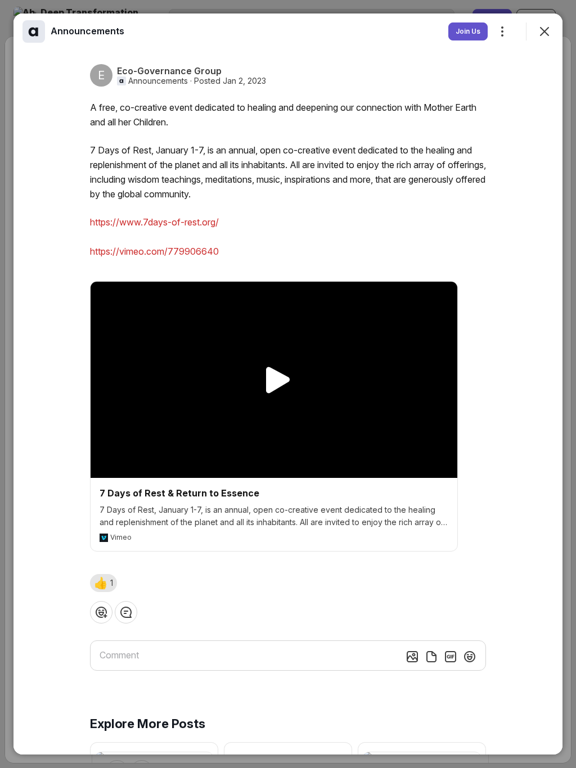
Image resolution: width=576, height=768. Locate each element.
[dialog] (288, 384)
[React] (101, 612)
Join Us (468, 31)
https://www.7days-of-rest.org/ (154, 222)
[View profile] (33, 31)
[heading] (87, 31)
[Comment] (126, 612)
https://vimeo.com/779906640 (154, 251)
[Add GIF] (451, 657)
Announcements (158, 80)
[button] (103, 583)
